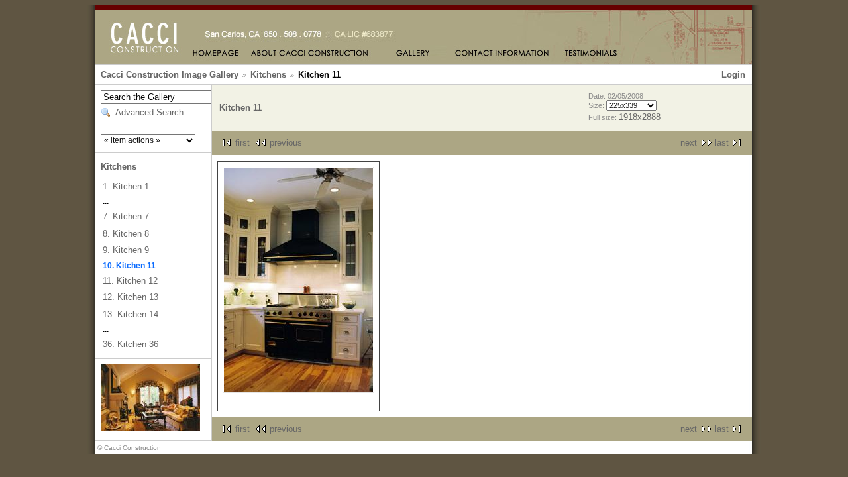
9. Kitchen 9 (126, 250)
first (242, 143)
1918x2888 (640, 117)
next (688, 143)
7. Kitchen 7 (126, 216)
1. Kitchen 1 (126, 186)
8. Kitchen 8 (126, 233)
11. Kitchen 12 (130, 281)
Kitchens (268, 75)
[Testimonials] (591, 53)
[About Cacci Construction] (310, 53)
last (722, 143)
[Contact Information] (503, 53)
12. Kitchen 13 (130, 297)
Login (733, 75)
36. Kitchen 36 (130, 344)
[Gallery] (412, 53)
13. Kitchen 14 (130, 314)
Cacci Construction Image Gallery (169, 75)
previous (286, 143)
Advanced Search (149, 112)
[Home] (215, 53)
